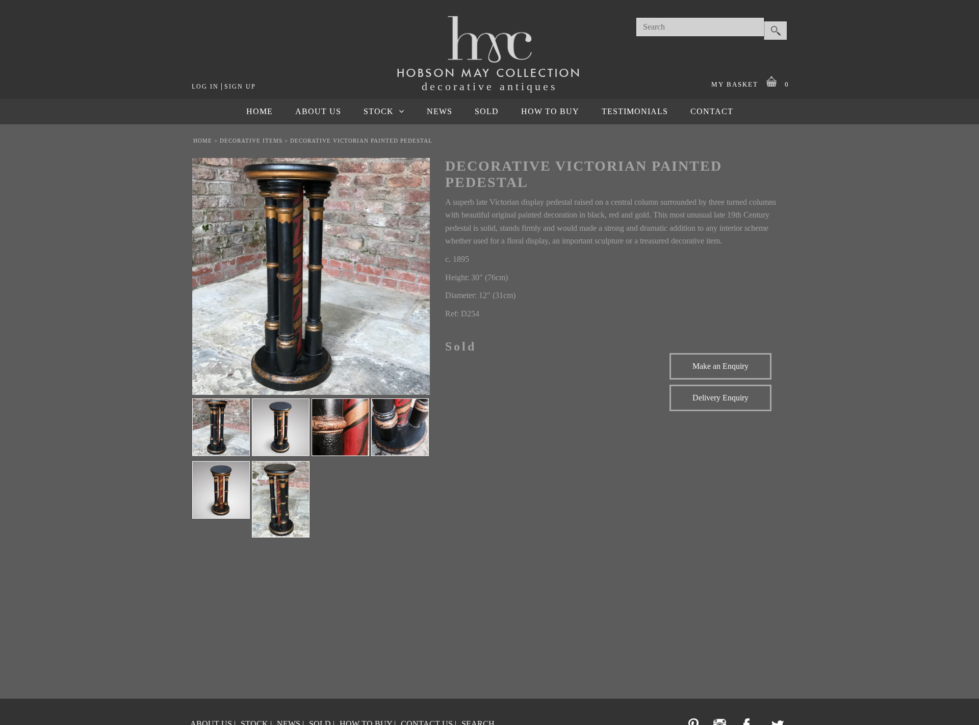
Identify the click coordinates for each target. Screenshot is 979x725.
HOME (259, 111)
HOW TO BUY (550, 111)
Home (202, 141)
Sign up (240, 86)
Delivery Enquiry (720, 397)
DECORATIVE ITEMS (251, 141)
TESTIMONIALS (635, 111)
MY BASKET (750, 84)
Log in (205, 86)
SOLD (487, 111)
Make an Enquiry (720, 366)
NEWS (439, 111)
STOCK (379, 111)
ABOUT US (318, 111)
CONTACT (711, 111)
